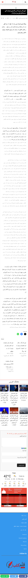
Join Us (25, 548)
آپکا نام (24, 450)
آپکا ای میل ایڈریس (22, 457)
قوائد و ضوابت (24, 522)
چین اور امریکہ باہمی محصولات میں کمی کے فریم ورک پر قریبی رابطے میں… (4, 420)
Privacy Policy (24, 545)
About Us (25, 541)
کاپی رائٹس (24, 519)
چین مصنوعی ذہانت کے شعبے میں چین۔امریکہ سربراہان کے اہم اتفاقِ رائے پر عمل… (14, 399)
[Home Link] (14, 1)
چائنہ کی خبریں (24, 18)
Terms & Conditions (23, 538)
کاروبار (20, 18)
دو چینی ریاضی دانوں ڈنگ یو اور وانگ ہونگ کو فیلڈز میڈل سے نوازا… (4, 398)
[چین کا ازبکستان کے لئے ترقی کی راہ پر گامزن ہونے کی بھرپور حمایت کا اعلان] (14, 410)
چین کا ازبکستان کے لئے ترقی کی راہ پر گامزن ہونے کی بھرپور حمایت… (14, 420)
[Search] (25, 2)
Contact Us (24, 534)
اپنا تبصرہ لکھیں (23, 436)
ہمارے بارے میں (24, 529)
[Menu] (2, 2)
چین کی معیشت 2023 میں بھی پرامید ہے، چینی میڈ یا (8, 363)
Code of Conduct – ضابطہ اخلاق (20, 526)
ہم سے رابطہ (24, 515)
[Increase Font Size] (3, 18)
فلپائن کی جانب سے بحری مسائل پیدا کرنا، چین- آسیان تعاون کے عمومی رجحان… (24, 420)
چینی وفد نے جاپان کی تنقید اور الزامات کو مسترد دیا (23, 396)
